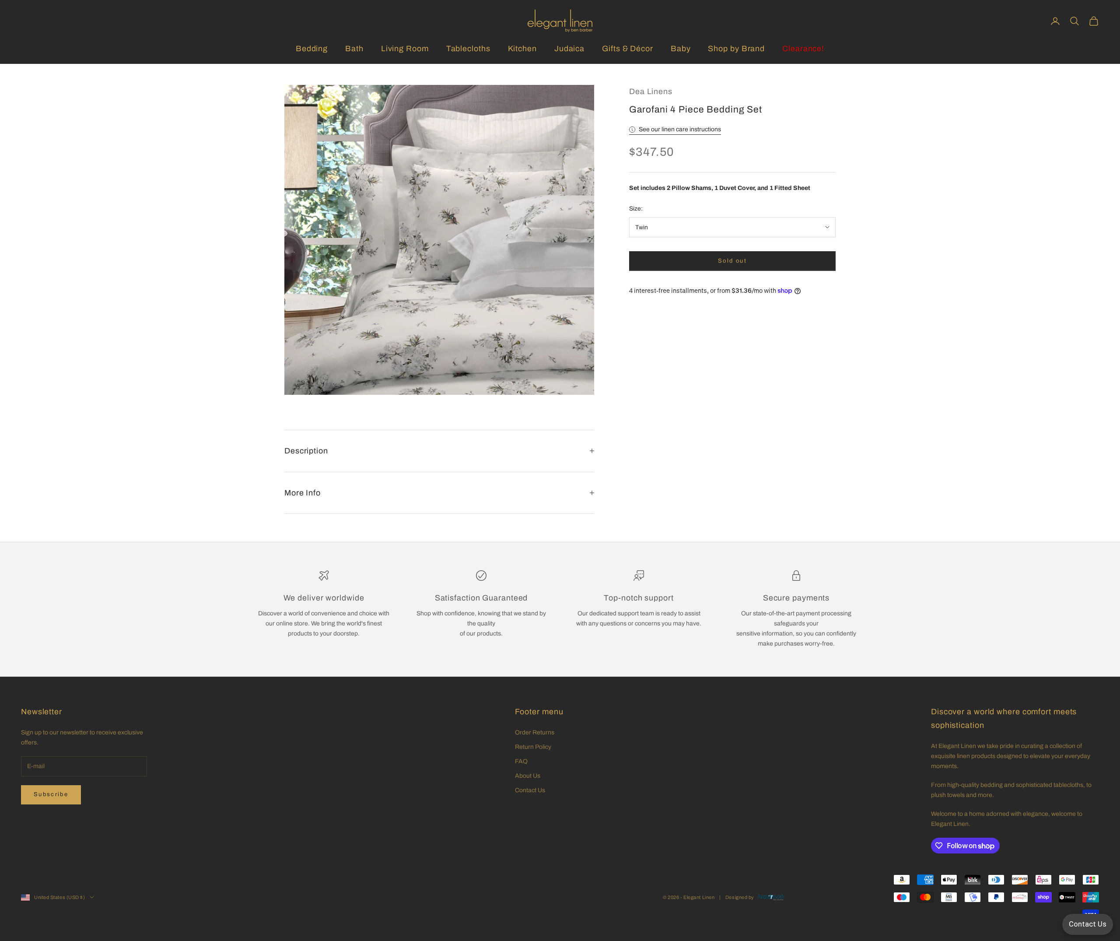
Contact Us (530, 790)
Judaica (569, 48)
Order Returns (534, 732)
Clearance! (803, 48)
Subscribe (51, 794)
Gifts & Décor (627, 48)
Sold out (732, 261)
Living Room (405, 48)
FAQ (521, 761)
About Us (527, 775)
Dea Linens (650, 91)
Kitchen (522, 48)
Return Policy (533, 747)
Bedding (312, 48)
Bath (354, 48)
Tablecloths (468, 48)
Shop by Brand (736, 48)
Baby (681, 48)
